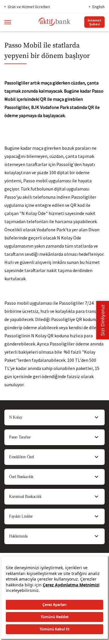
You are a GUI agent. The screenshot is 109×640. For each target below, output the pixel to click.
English (98, 6)
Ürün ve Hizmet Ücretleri (29, 6)
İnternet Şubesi (94, 22)
